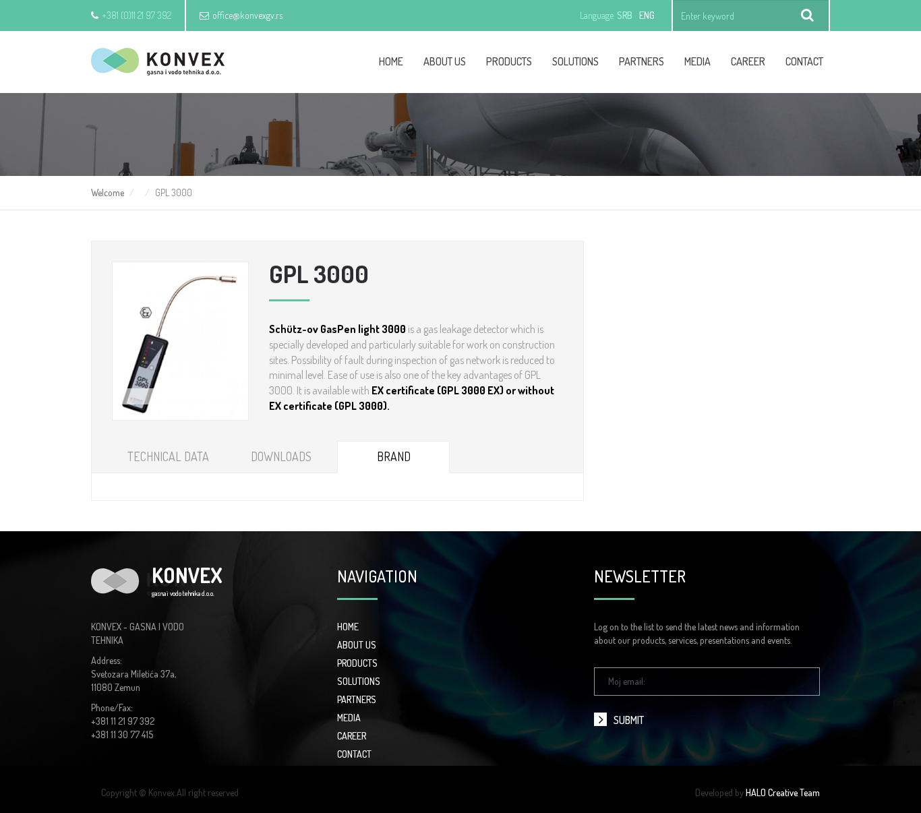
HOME (348, 626)
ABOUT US (356, 645)
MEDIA (349, 717)
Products (509, 61)
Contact (804, 61)
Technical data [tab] (168, 456)
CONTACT (354, 754)
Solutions (575, 61)
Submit (629, 720)
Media (697, 61)
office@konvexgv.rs (247, 15)
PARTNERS (356, 699)
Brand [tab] (394, 456)
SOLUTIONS (358, 681)
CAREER (748, 61)
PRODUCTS (357, 663)
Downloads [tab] (281, 456)
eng (647, 15)
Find (807, 15)
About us (444, 61)
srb (624, 15)
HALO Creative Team (783, 792)
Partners (641, 61)
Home (391, 61)
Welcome (107, 192)
